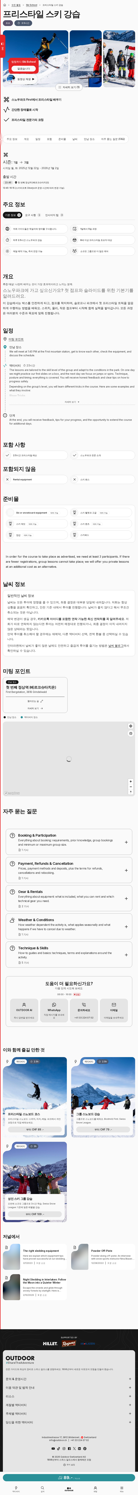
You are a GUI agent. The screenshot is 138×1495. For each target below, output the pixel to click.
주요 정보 (12, 138)
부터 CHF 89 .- (35, 1129)
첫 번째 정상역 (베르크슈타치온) (33, 182)
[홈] (4, 5)
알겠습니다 (23, 68)
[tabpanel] (69, 240)
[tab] (12, 215)
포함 (49, 138)
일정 (37, 138)
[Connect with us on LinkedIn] (79, 1448)
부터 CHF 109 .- (35, 1214)
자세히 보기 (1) (71, 87)
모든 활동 (16, 5)
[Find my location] (130, 726)
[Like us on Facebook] (69, 1448)
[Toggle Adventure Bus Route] (131, 733)
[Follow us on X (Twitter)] (74, 1448)
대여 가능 (54, 513)
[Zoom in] (130, 781)
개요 (26, 138)
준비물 (62, 138)
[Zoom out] (130, 786)
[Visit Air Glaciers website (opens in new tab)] (87, 1343)
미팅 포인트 (16, 339)
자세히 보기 (70, 402)
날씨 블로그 (115, 645)
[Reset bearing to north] (130, 792)
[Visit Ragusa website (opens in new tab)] (69, 1343)
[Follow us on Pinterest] (84, 1448)
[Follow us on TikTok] (58, 1448)
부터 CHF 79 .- (103, 1129)
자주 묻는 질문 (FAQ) (113, 138)
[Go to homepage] (69, 1489)
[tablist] (69, 215)
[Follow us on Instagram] (63, 1448)
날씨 (74, 138)
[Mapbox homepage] (12, 793)
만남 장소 (89, 138)
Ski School (31, 5)
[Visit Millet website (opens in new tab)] (50, 1343)
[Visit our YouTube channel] (53, 1448)
